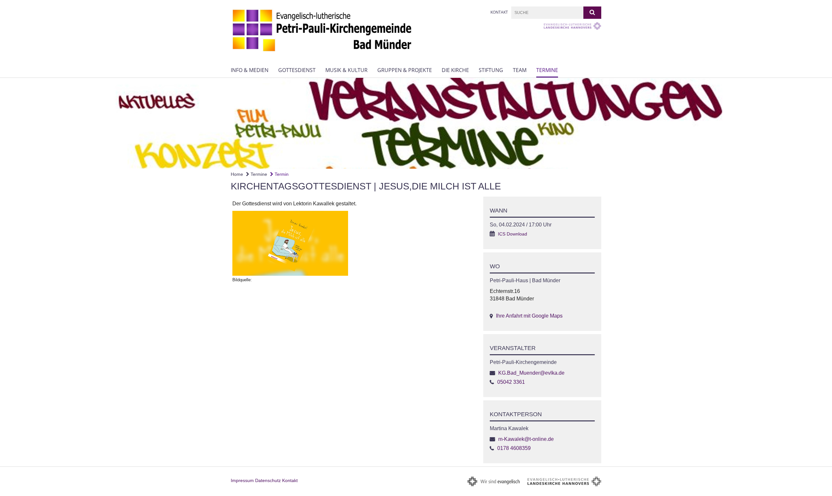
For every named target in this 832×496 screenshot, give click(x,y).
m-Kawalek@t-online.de (526, 439)
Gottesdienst (297, 70)
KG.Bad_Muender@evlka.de (531, 373)
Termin (281, 174)
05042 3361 (511, 382)
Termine (547, 70)
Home (237, 174)
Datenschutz (268, 480)
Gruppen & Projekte (404, 70)
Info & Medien (249, 70)
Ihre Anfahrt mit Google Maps (529, 316)
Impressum (242, 480)
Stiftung (491, 70)
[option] (416, 123)
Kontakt (499, 12)
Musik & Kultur (346, 70)
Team (519, 70)
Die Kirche (455, 70)
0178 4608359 (514, 448)
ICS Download (512, 234)
